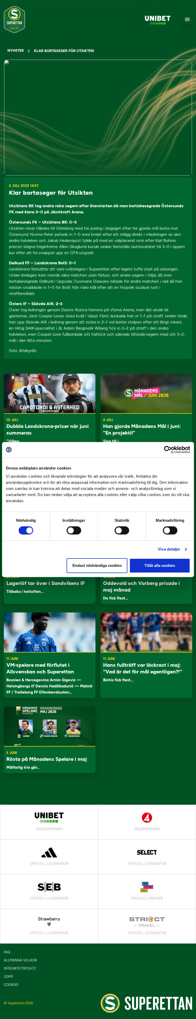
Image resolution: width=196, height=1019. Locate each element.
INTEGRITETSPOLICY (20, 968)
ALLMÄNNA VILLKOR (20, 960)
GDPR (8, 976)
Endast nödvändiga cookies (97, 565)
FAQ (7, 952)
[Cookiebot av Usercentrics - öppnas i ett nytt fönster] (167, 449)
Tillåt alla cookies (159, 565)
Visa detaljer (169, 549)
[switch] (74, 530)
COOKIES (11, 985)
